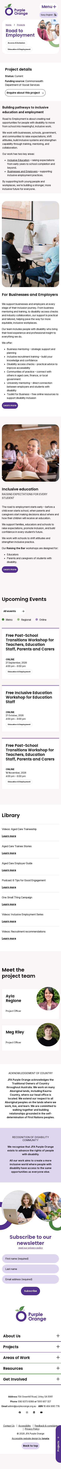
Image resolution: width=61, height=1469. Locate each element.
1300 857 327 (44, 1401)
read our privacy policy (30, 1247)
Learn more (9, 405)
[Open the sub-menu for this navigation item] (58, 1336)
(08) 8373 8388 (26, 1401)
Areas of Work (16, 1357)
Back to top (30, 1446)
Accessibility (24, 1426)
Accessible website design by (30, 1438)
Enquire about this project (24, 93)
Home (8, 25)
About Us (11, 1336)
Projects (21, 25)
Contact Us (9, 1426)
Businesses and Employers (22, 171)
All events (9, 611)
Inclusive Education (18, 160)
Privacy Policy (32, 1429)
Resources (13, 1368)
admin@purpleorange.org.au (19, 1406)
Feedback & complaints (46, 1426)
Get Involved (15, 1379)
